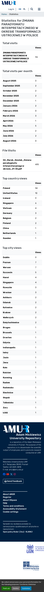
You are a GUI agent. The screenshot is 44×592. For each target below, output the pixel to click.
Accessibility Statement (15, 509)
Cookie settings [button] (10, 512)
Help (5, 503)
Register (7, 497)
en (20, 9)
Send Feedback (14, 481)
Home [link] (4, 14)
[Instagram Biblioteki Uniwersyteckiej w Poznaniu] (15, 474)
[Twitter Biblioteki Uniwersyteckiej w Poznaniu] (11, 474)
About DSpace (10, 500)
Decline (16, 588)
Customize (26, 588)
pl (24, 9)
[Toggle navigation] (39, 9)
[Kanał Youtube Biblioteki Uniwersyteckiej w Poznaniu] (7, 474)
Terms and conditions (13, 506)
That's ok (6, 588)
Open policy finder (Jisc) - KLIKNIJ (18, 532)
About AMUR (9, 494)
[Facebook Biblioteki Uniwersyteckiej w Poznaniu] (4, 474)
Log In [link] (11, 9)
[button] (8, 3)
